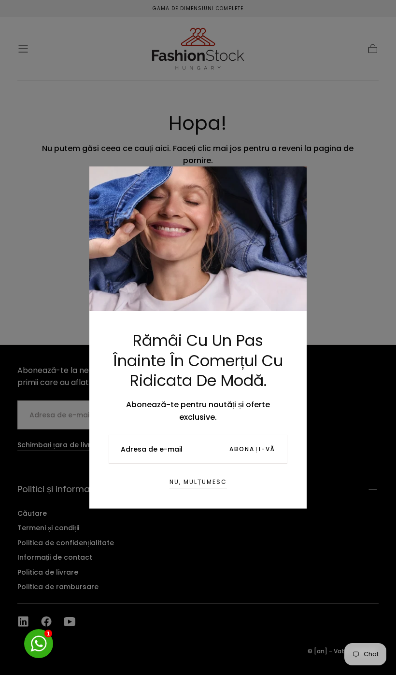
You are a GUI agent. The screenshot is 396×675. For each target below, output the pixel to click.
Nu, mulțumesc (198, 482)
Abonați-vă (252, 449)
